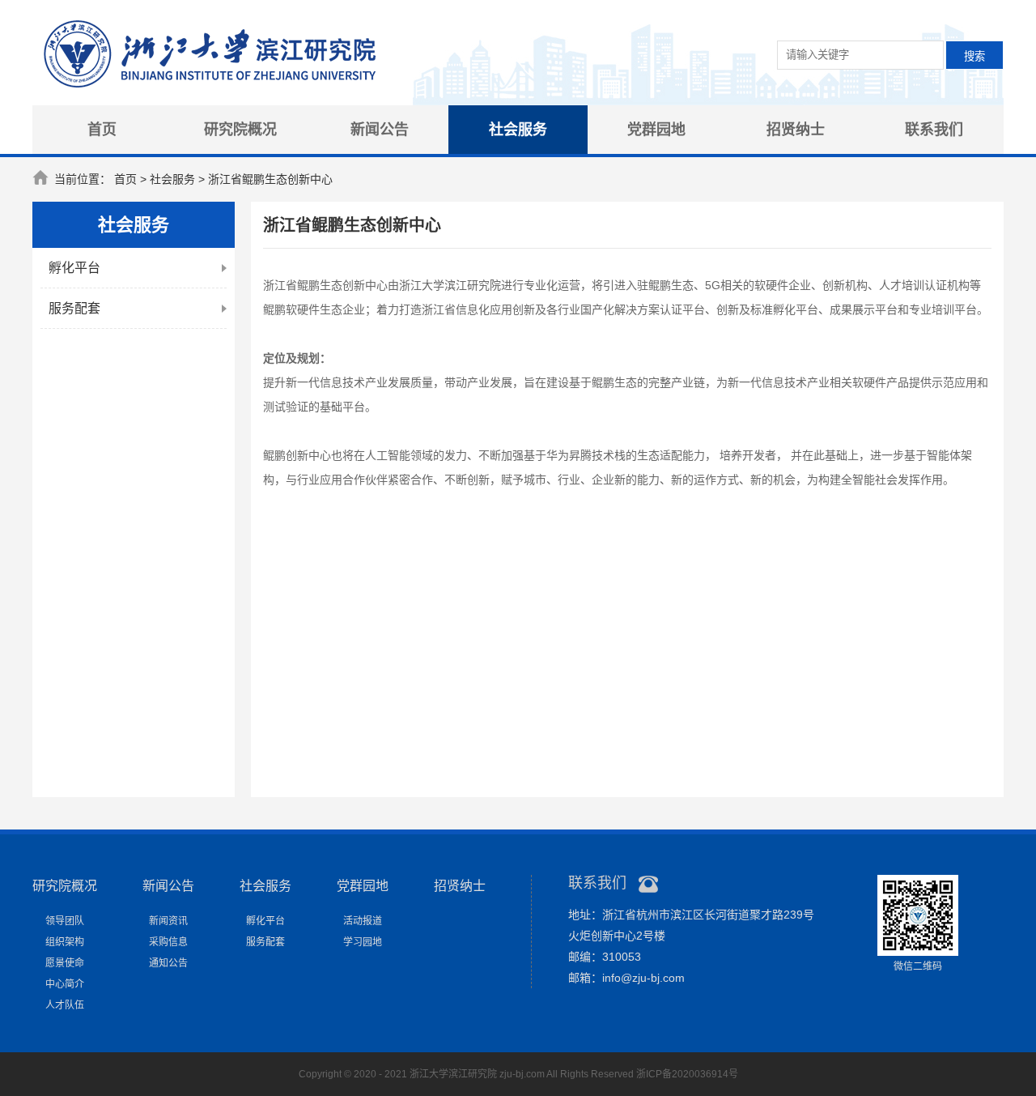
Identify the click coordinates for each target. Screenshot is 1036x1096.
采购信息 (168, 942)
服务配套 (74, 308)
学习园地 (362, 942)
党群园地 (656, 130)
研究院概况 (240, 130)
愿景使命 (64, 963)
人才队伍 (64, 1005)
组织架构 (64, 942)
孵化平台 (74, 268)
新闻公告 (379, 130)
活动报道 (362, 921)
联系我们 (934, 130)
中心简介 (64, 984)
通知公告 (168, 963)
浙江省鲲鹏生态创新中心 (270, 179)
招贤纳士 (795, 130)
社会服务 (518, 130)
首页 (102, 130)
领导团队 (64, 921)
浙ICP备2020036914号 (687, 1074)
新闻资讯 (168, 921)
